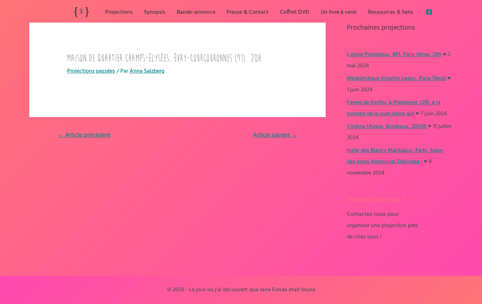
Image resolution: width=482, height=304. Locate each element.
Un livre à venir (339, 12)
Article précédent (84, 135)
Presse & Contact (248, 12)
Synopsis (154, 12)
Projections (119, 12)
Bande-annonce (196, 12)
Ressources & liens (390, 12)
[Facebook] (429, 12)
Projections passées (91, 71)
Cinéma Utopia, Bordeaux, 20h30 (387, 126)
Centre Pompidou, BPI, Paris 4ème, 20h (394, 54)
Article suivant (275, 135)
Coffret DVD (294, 12)
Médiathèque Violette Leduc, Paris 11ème (396, 78)
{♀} (81, 12)
